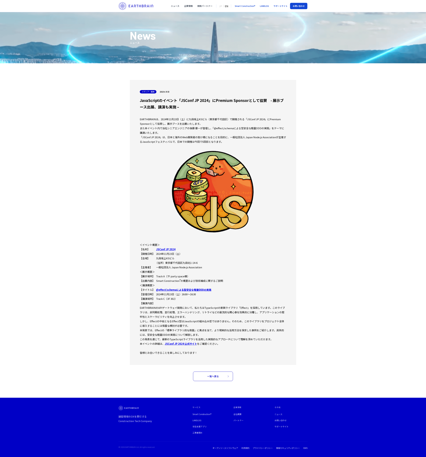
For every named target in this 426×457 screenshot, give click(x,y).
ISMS (305, 448)
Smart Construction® (202, 414)
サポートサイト (282, 426)
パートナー (238, 420)
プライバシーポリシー (263, 448)
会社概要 (237, 414)
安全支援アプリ (200, 426)
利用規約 (245, 448)
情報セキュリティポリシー (288, 448)
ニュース (175, 5)
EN (226, 6)
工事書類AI (197, 432)
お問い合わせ (281, 420)
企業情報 (188, 5)
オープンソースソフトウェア (225, 448)
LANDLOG (197, 420)
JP (220, 6)
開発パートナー (205, 5)
